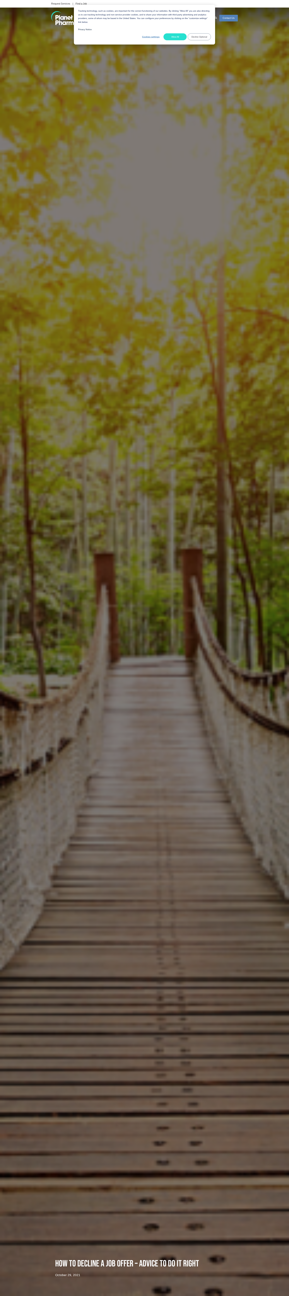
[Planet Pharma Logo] (64, 18)
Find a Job (81, 3)
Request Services (60, 3)
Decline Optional (199, 37)
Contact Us (229, 18)
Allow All (175, 37)
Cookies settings (151, 37)
